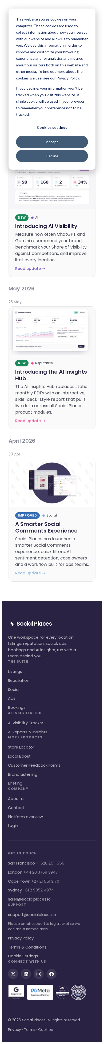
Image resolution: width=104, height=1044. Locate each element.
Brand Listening (22, 774)
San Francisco (36, 863)
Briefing (15, 783)
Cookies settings (52, 127)
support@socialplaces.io (32, 914)
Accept (52, 141)
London (33, 872)
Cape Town (33, 881)
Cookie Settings (23, 956)
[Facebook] (51, 974)
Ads (11, 698)
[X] (13, 974)
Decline (52, 156)
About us (17, 798)
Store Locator (21, 747)
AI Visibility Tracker (25, 723)
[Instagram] (39, 974)
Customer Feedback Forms (34, 765)
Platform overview (25, 816)
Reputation (18, 680)
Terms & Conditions (27, 947)
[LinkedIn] (26, 974)
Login (13, 825)
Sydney (31, 890)
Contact (16, 807)
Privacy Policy (21, 938)
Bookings (17, 707)
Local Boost (19, 756)
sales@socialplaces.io (29, 899)
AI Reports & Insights (27, 732)
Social (13, 689)
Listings (15, 671)
